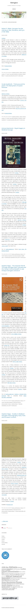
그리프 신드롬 (5, 246)
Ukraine (10, 588)
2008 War (5, 567)
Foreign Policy (22, 573)
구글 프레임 (4, 494)
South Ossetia (7, 585)
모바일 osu (6, 345)
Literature (20, 74)
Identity (17, 574)
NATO (18, 578)
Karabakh (22, 574)
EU (3, 573)
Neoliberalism (6, 579)
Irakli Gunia (20, 75)
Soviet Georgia (16, 585)
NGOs (11, 579)
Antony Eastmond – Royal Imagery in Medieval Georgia (13, 129)
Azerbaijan (4, 569)
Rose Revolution (9, 582)
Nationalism (6, 578)
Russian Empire (6, 584)
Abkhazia (13, 567)
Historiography (5, 404)
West (16, 588)
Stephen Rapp (14, 404)
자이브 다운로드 (5, 69)
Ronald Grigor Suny (14, 580)
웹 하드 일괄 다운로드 (17, 361)
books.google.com (10, 249)
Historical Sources (17, 402)
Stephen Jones (16, 587)
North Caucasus (16, 579)
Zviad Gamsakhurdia (8, 589)
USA (13, 588)
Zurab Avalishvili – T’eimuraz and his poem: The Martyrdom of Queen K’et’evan (13, 85)
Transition (5, 588)
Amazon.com (10, 504)
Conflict (23, 569)
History (24, 72)
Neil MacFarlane (23, 578)
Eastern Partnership (6, 570)
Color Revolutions (16, 569)
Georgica (14, 3)
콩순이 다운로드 (14, 483)
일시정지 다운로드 (22, 220)
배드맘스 (20, 389)
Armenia (19, 567)
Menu (14, 8)
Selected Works (8, 66)
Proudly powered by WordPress (8, 607)
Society (3, 74)
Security (3, 544)
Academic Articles (15, 72)
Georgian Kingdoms (14, 74)
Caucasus (10, 569)
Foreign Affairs (5, 542)
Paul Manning (6, 580)
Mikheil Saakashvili (14, 576)
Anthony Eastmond (9, 255)
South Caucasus (20, 584)
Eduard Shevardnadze (10, 571)
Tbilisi (22, 586)
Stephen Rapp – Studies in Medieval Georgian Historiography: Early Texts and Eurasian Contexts (13, 415)
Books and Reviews (16, 254)
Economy (3, 537)
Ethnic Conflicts (22, 571)
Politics (3, 536)
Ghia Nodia (12, 574)
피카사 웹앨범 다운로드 (16, 334)
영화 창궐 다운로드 (11, 382)
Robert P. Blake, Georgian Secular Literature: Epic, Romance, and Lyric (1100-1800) (13, 30)
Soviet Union (6, 587)
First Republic (17, 573)
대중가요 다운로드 (6, 93)
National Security (14, 578)
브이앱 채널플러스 (6, 326)
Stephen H (17, 394)
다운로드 (3, 38)
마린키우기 (7, 239)
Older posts (5, 521)
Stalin (11, 586)
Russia (19, 582)
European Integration (9, 573)
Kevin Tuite (4, 576)
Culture (20, 72)
